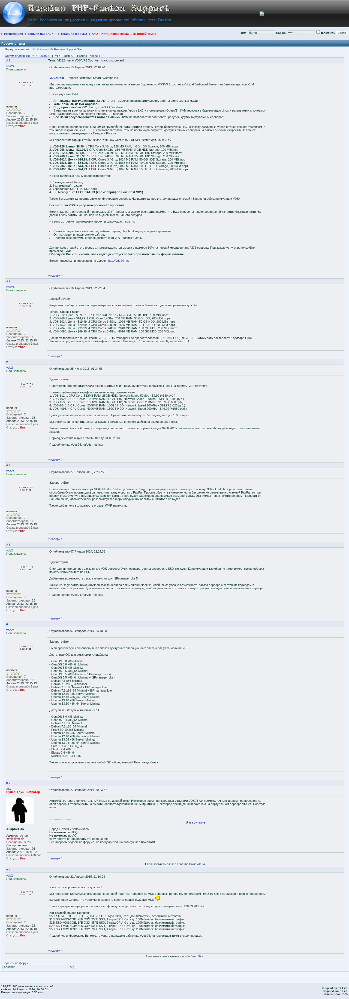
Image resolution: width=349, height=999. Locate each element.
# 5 (8, 544)
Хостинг (94, 55)
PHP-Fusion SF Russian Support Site (57, 49)
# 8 (8, 869)
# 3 (8, 361)
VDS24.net (56, 77)
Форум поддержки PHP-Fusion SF (28, 55)
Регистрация (13, 33)
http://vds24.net (118, 260)
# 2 (8, 281)
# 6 (8, 624)
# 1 (8, 60)
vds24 (10, 66)
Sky (8, 788)
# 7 (8, 783)
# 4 (8, 465)
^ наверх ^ (55, 275)
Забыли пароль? (40, 33)
